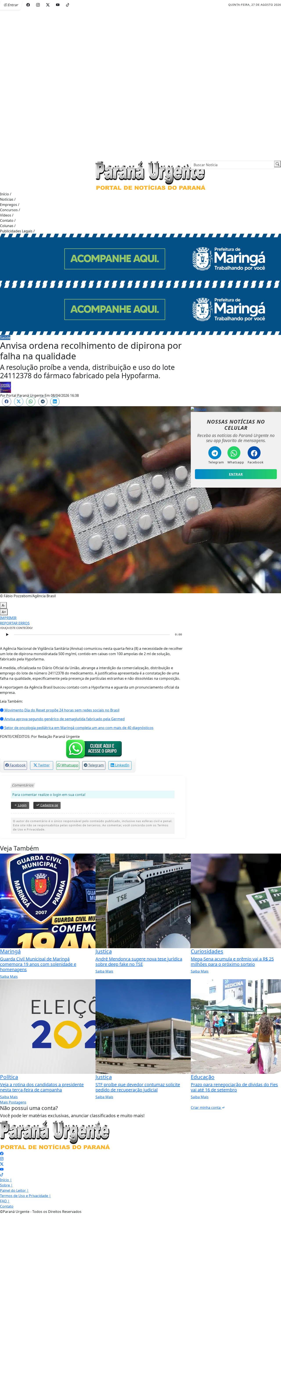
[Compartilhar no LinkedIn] (54, 401)
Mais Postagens (13, 1102)
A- (3, 605)
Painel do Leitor (14, 1190)
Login (22, 805)
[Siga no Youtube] (57, 4)
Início (5, 194)
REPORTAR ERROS (15, 623)
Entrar (236, 474)
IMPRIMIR (8, 617)
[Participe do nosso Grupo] (93, 748)
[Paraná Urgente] (150, 175)
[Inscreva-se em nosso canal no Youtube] (2, 1169)
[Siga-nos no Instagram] (2, 1158)
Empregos (9, 204)
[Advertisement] (131, 80)
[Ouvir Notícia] (7, 634)
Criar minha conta (206, 1107)
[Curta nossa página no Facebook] (2, 1153)
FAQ (5, 1201)
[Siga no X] (47, 4)
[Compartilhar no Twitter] (18, 401)
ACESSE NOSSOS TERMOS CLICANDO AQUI (86, 1390)
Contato (8, 220)
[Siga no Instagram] (37, 4)
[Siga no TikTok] (67, 4)
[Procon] (198, 408)
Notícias (8, 199)
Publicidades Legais (17, 231)
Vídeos (6, 215)
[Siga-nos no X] (2, 1164)
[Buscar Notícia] (277, 164)
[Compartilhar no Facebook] (6, 401)
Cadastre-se (49, 805)
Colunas (8, 225)
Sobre (6, 1185)
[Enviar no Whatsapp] (30, 401)
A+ (4, 612)
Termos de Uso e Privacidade (25, 1195)
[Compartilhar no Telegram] (42, 401)
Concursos (10, 210)
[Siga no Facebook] (28, 4)
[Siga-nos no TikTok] (2, 1174)
